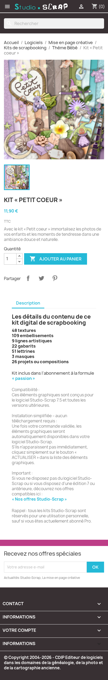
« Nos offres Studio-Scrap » (39, 499)
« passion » (23, 378)
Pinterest (55, 278)
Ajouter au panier (56, 259)
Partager (28, 278)
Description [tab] (28, 303)
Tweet (41, 278)
